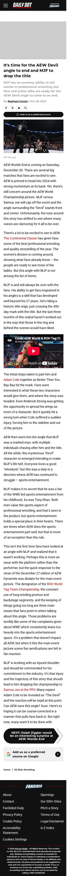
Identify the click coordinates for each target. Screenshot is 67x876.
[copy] (25, 107)
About (7, 795)
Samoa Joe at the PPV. (20, 690)
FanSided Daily (13, 808)
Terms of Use (50, 815)
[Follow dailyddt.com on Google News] (58, 754)
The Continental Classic (20, 238)
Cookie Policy (12, 821)
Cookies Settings (15, 839)
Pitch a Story (49, 808)
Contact (8, 801)
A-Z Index (47, 828)
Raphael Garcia (18, 101)
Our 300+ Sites (51, 801)
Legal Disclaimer (52, 821)
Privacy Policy (12, 815)
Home (7, 769)
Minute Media (21, 849)
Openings (47, 795)
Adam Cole (11, 380)
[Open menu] (6, 5)
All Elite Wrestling (24, 769)
